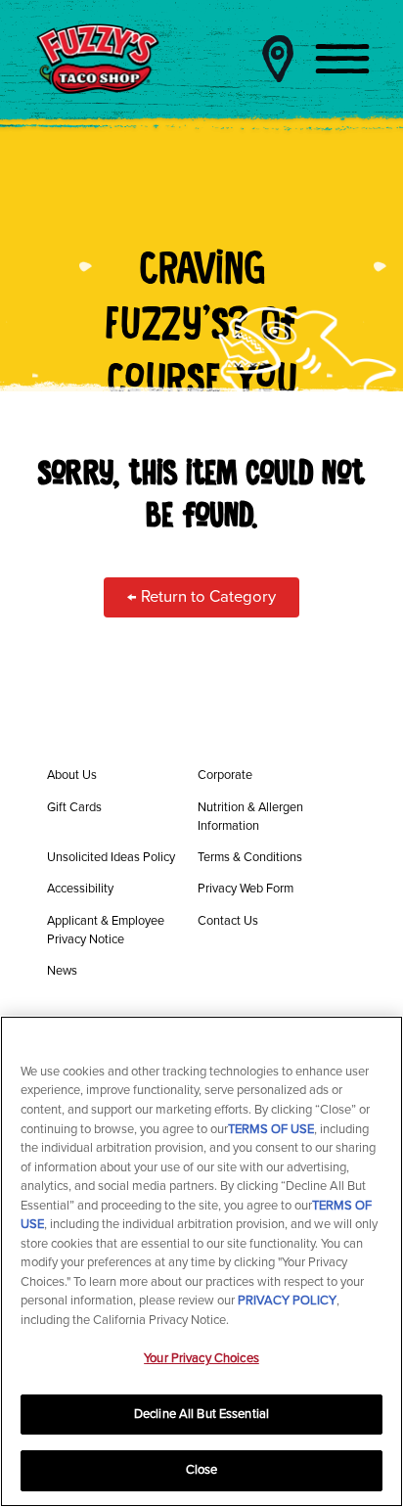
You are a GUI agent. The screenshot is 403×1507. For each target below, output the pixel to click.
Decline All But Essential (201, 1414)
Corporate (225, 775)
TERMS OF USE (271, 1129)
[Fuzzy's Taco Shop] (98, 58)
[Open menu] (342, 58)
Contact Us (228, 921)
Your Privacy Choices (201, 1358)
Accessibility (80, 888)
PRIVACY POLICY (287, 1300)
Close (202, 1470)
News (62, 971)
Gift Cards (74, 807)
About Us (72, 775)
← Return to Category (201, 597)
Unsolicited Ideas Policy (111, 857)
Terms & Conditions (250, 857)
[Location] (277, 59)
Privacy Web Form (245, 888)
